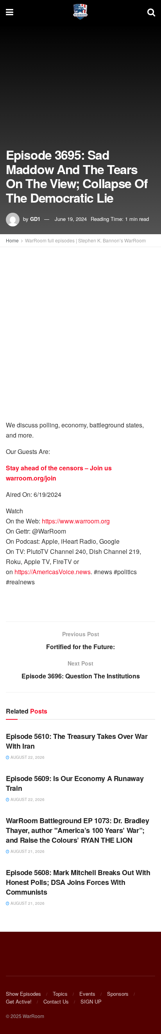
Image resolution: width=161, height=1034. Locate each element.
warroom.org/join (31, 477)
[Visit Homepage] (80, 12)
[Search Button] (151, 11)
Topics (60, 993)
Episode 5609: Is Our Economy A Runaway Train (74, 783)
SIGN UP (91, 1001)
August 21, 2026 (27, 851)
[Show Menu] (9, 11)
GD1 (35, 218)
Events (87, 993)
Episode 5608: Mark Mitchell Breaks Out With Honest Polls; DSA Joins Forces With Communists (78, 882)
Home (12, 240)
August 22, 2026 (27, 757)
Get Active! (19, 1001)
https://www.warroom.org (76, 520)
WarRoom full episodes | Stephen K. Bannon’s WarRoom (85, 240)
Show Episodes (23, 993)
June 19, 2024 (71, 218)
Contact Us (56, 1001)
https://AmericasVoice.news (52, 571)
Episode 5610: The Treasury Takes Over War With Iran (76, 741)
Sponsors (118, 993)
